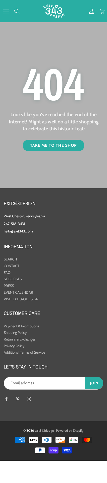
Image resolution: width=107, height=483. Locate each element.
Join (94, 383)
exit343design (44, 430)
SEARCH (10, 259)
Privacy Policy (14, 346)
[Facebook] (6, 399)
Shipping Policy (15, 332)
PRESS (9, 286)
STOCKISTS (13, 279)
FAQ (7, 272)
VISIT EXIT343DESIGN (21, 299)
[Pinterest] (17, 399)
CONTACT (11, 266)
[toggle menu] (5, 11)
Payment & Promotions (21, 326)
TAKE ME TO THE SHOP (53, 145)
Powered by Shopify (70, 430)
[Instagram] (28, 399)
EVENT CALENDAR (18, 292)
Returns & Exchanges (20, 339)
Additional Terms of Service (24, 352)
